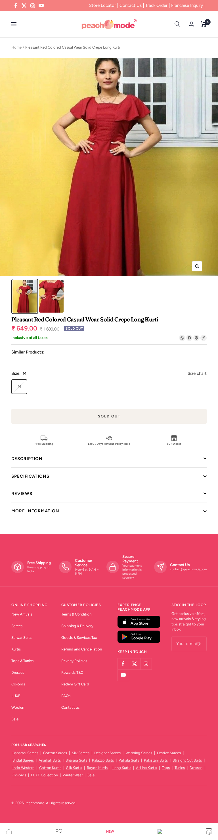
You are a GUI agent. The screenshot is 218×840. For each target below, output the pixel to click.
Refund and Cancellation (81, 649)
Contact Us (131, 5)
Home (16, 47)
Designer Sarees (107, 753)
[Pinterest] (196, 338)
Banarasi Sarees (25, 753)
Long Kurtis (121, 768)
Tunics (180, 768)
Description (27, 458)
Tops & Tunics (22, 661)
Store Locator (102, 5)
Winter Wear (73, 775)
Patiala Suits (129, 760)
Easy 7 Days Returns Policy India (109, 443)
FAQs (65, 696)
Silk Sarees (80, 753)
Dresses (17, 672)
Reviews (21, 493)
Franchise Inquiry (187, 5)
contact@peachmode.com (188, 569)
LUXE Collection (44, 775)
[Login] (191, 24)
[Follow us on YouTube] (41, 5)
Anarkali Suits (50, 760)
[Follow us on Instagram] (32, 5)
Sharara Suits (76, 760)
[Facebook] (189, 338)
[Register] (198, 644)
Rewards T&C (72, 672)
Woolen (17, 707)
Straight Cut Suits (187, 760)
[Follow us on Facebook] (15, 5)
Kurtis (16, 649)
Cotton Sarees (55, 753)
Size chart (197, 373)
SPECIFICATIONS (30, 476)
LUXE (15, 696)
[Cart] (204, 24)
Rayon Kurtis (97, 768)
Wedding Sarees (138, 753)
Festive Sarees (169, 753)
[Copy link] (203, 338)
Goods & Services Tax (79, 637)
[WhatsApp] (182, 338)
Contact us (70, 707)
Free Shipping (44, 443)
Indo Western (23, 768)
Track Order (156, 5)
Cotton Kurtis (50, 768)
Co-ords (18, 684)
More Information (35, 510)
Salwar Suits (21, 637)
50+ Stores (174, 443)
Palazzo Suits (103, 760)
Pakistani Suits (156, 760)
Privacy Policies (74, 661)
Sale (14, 719)
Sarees (16, 626)
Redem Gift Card (75, 684)
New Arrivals (21, 614)
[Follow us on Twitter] (24, 5)
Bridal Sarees (23, 760)
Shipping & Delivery (77, 626)
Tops (166, 768)
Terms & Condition (76, 614)
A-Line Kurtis (146, 768)
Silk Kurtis (74, 768)
